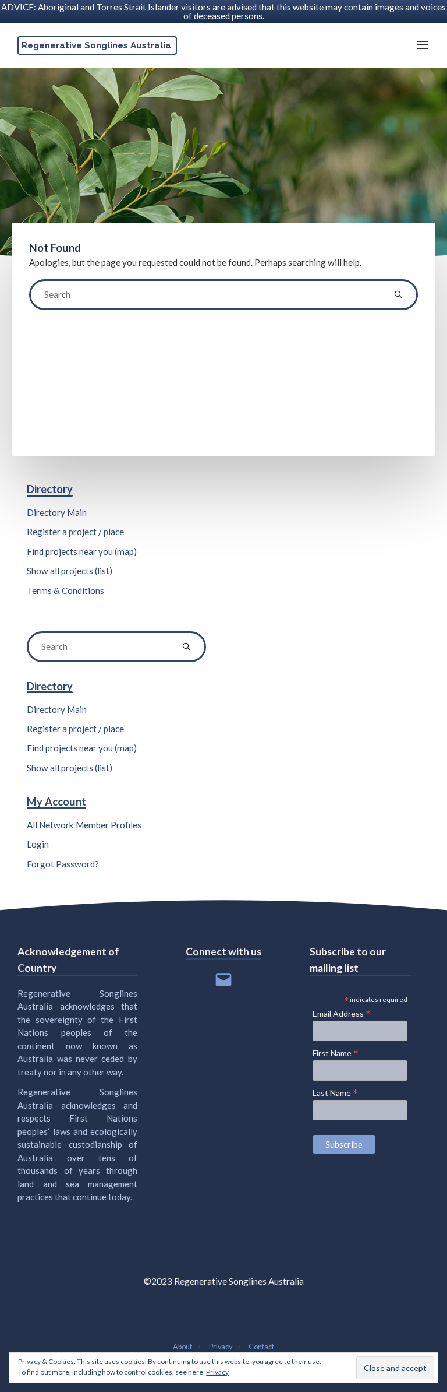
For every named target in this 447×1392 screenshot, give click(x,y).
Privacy (217, 1372)
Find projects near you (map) (82, 551)
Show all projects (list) (69, 570)
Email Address (342, 1013)
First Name (336, 1053)
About (182, 1346)
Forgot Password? (63, 864)
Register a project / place (75, 531)
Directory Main (57, 512)
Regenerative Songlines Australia (96, 45)
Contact (261, 1346)
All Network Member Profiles (84, 825)
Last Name (335, 1092)
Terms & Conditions (65, 590)
